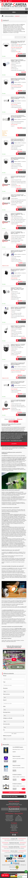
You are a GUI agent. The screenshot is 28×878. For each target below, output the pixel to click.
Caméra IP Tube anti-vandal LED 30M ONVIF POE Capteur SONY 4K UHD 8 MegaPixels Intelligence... (17, 382)
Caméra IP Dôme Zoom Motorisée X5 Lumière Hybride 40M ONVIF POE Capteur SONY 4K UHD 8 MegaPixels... (18, 139)
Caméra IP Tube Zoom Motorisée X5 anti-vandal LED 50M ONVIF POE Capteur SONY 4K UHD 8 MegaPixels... (18, 116)
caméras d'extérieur (16, 640)
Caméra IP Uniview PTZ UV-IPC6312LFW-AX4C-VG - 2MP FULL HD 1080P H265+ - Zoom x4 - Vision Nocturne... (18, 308)
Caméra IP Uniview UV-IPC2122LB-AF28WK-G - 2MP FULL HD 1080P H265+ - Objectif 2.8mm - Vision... (18, 60)
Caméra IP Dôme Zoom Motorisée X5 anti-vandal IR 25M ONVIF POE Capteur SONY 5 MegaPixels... (18, 158)
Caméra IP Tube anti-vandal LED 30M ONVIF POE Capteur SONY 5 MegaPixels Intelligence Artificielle (18, 97)
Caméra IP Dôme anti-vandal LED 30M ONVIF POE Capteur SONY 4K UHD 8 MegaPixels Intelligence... (18, 363)
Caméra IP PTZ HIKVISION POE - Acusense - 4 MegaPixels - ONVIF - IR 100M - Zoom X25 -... (18, 214)
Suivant (16, 421)
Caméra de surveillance (9, 16)
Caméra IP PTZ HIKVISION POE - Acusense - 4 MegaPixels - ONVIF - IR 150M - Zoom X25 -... (18, 232)
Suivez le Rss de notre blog (9, 796)
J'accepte (14, 443)
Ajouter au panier (22, 55)
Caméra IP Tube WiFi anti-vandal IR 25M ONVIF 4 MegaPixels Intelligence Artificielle (18, 251)
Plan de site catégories (14, 869)
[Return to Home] (3, 16)
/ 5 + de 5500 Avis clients (22, 874)
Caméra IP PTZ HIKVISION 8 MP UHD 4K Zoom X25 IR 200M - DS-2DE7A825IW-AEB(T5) (18, 177)
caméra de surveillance (13, 428)
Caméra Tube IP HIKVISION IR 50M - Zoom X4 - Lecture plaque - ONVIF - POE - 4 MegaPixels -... (18, 195)
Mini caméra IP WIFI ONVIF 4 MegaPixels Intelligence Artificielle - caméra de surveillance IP (18, 270)
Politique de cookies (5, 440)
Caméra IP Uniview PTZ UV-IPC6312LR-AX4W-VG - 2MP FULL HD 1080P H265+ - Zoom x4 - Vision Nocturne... (18, 326)
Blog (18, 815)
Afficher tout (19, 419)
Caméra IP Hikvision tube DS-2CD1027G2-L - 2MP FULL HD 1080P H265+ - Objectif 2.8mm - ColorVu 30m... (17, 289)
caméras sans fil (10, 640)
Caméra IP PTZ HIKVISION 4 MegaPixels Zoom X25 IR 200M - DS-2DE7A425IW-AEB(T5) (18, 401)
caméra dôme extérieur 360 (11, 641)
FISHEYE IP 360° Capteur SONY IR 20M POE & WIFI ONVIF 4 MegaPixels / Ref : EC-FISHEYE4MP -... (18, 42)
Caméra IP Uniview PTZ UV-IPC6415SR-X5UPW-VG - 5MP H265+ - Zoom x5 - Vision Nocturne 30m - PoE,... (18, 345)
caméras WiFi (4, 640)
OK (26, 8)
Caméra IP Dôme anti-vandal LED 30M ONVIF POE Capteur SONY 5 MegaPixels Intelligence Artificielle (18, 79)
